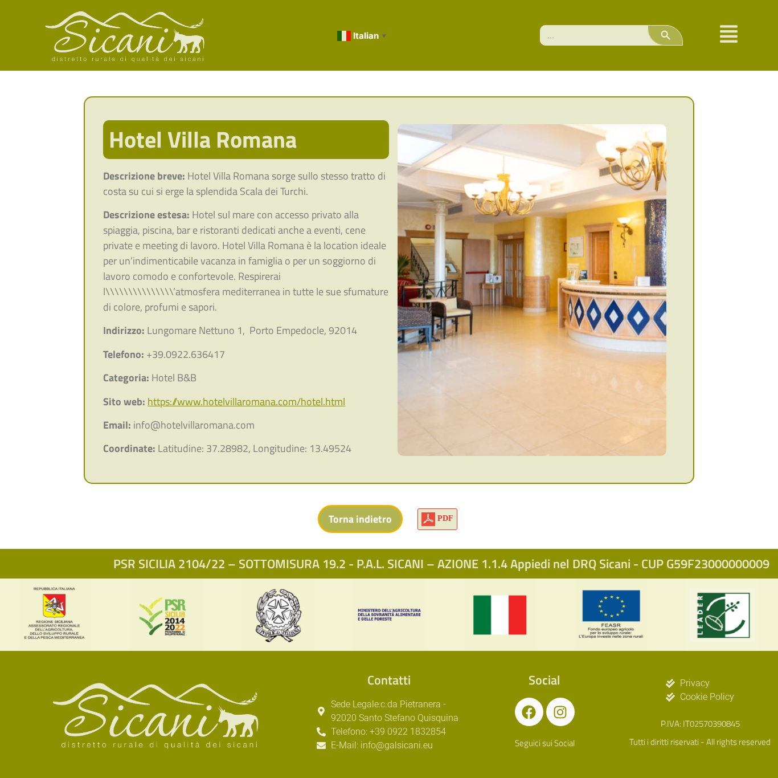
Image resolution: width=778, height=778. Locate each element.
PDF (444, 518)
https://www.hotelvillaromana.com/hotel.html (246, 401)
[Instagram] (560, 712)
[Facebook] (529, 712)
